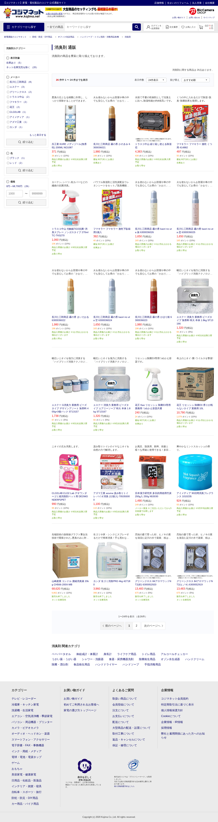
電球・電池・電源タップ (27, 757)
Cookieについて (171, 716)
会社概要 (210, 3)
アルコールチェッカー (174, 654)
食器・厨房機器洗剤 (121, 659)
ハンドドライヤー (106, 664)
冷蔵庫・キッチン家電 (25, 704)
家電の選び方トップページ (80, 710)
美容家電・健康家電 (24, 774)
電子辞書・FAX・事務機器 (28, 745)
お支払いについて (123, 716)
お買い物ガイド (178, 17)
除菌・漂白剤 (60, 664)
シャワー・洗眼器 (93, 659)
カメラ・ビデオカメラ (25, 727)
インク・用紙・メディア (27, 751)
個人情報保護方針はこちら (124, 786)
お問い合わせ (194, 17)
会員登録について (123, 704)
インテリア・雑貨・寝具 (27, 786)
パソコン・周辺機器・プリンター (32, 722)
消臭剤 (128, 37)
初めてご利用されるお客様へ (81, 704)
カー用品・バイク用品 (25, 803)
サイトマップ (209, 17)
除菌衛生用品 (147, 659)
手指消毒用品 (152, 664)
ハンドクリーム (194, 659)
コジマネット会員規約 (174, 698)
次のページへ (152, 625)
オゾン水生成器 (170, 659)
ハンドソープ (131, 664)
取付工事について (123, 733)
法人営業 (197, 3)
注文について (120, 710)
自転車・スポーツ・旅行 (27, 792)
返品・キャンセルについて (128, 739)
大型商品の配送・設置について (131, 727)
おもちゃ (17, 768)
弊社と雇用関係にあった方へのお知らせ (183, 735)
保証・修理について (124, 745)
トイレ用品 (148, 654)
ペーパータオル (61, 654)
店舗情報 (159, 3)
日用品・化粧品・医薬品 (27, 780)
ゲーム (16, 762)
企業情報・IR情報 (172, 722)
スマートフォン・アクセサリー (31, 739)
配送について (120, 722)
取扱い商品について (124, 698)
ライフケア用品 (126, 654)
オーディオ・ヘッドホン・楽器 (31, 733)
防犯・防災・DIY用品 (42, 37)
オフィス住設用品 (66, 37)
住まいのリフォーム (178, 3)
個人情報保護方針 (172, 710)
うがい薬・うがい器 (64, 659)
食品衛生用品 (82, 664)
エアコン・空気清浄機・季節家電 (32, 716)
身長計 (108, 654)
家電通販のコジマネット (15, 37)
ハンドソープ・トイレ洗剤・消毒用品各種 (99, 37)
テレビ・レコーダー (24, 698)
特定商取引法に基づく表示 (177, 704)
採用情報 (166, 727)
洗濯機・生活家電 (22, 710)
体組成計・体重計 (87, 654)
